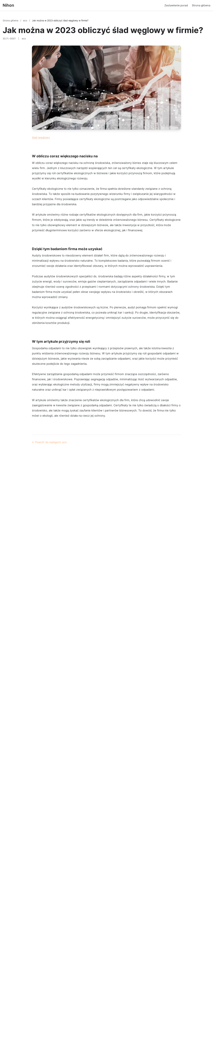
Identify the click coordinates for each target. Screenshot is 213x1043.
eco (25, 20)
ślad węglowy (41, 137)
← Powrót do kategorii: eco (49, 442)
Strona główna (201, 5)
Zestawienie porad (176, 5)
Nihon (8, 5)
